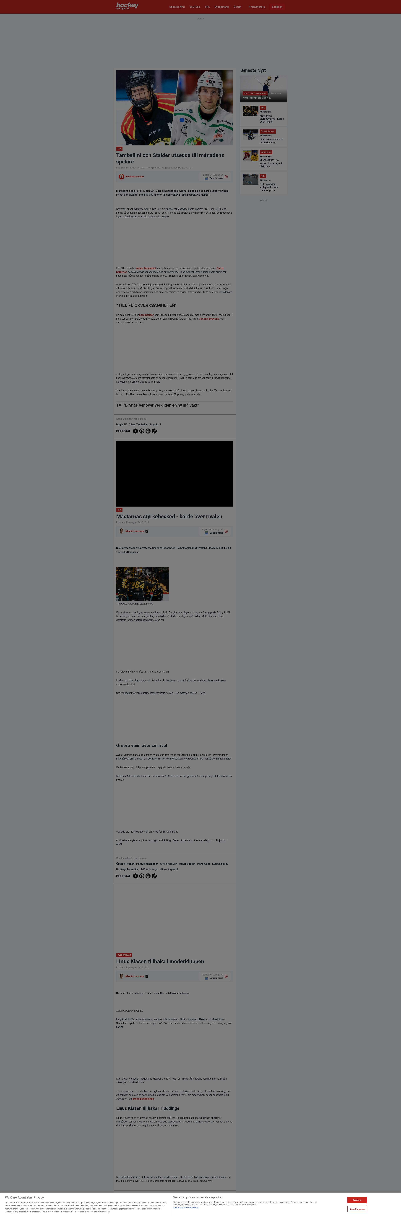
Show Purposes (357, 1209)
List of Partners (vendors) (186, 1207)
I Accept (357, 1200)
